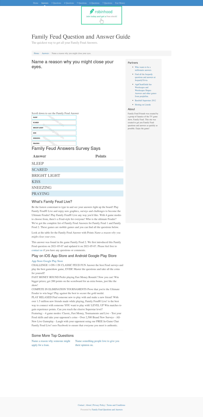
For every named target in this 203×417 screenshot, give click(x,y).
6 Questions (94, 2)
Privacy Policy (99, 405)
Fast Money (120, 2)
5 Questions (82, 2)
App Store (37, 261)
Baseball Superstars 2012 (145, 100)
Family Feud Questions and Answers (107, 409)
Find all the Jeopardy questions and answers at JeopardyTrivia (145, 77)
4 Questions (69, 2)
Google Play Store (53, 261)
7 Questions (107, 2)
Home (35, 2)
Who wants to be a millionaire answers (143, 68)
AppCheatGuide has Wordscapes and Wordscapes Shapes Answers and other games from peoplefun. (145, 90)
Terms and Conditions (116, 405)
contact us (37, 250)
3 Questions (56, 2)
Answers (44, 2)
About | (89, 405)
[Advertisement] (77, 90)
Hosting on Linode (143, 104)
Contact (81, 405)
